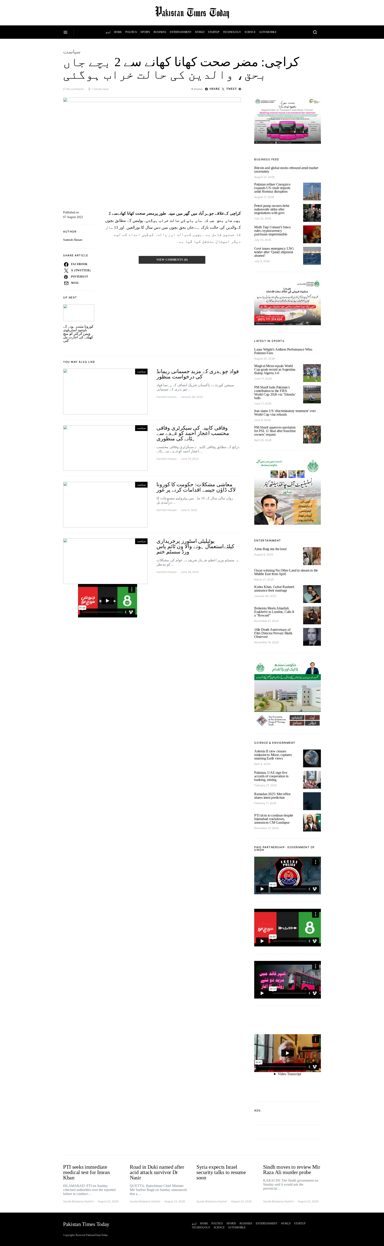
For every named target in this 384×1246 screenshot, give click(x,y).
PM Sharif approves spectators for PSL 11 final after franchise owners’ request (275, 430)
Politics (131, 32)
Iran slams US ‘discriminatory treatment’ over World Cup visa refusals (285, 412)
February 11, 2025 (265, 803)
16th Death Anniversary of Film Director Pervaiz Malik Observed (273, 633)
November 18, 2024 (266, 642)
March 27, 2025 (264, 579)
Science (250, 32)
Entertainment (180, 32)
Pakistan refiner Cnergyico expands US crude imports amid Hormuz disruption (272, 187)
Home (118, 32)
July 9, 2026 (262, 261)
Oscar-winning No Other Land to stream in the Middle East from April (286, 572)
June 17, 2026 (263, 378)
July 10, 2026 (262, 239)
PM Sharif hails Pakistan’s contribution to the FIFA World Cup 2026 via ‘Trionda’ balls (274, 392)
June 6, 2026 (262, 420)
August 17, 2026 (264, 197)
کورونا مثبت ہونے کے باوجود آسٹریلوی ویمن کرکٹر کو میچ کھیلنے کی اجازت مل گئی (78, 334)
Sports (145, 32)
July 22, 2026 (262, 218)
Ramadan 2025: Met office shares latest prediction (272, 795)
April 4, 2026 (262, 764)
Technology (232, 32)
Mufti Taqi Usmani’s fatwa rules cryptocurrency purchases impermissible (272, 230)
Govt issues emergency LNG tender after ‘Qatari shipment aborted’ (274, 252)
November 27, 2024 (266, 828)
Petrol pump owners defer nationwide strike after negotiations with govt (271, 209)
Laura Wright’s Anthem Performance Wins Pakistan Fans (283, 351)
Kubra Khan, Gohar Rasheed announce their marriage (274, 588)
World (199, 32)
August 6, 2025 (263, 554)
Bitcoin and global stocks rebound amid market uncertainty (286, 169)
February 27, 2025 (265, 785)
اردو (108, 32)
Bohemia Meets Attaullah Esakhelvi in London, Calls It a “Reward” (274, 611)
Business (160, 32)
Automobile (268, 32)
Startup (213, 32)
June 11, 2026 (262, 403)
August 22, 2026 (264, 177)
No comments (75, 89)
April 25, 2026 (262, 440)
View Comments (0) (172, 259)
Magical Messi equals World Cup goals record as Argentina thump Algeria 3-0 (274, 369)
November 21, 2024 (266, 621)
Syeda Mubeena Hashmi (78, 1201)
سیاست (71, 51)
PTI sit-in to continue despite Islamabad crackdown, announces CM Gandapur (273, 818)
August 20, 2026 (264, 358)
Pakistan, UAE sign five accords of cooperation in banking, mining (271, 776)
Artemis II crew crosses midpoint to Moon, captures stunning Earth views (273, 754)
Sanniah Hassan (72, 239)
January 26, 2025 (265, 596)
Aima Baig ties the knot (270, 549)
